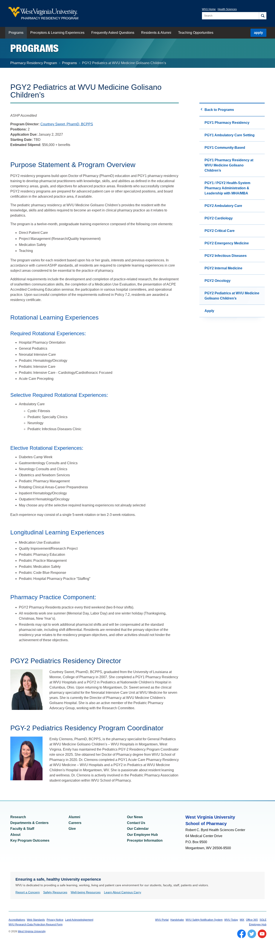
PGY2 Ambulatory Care (223, 206)
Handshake (177, 919)
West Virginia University (31, 931)
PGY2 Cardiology (219, 218)
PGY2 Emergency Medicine (227, 243)
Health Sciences (227, 9)
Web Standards (36, 919)
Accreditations (17, 919)
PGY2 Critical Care (220, 231)
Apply (209, 311)
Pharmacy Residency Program (33, 63)
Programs (16, 32)
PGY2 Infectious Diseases (226, 256)
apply (258, 32)
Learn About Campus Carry (122, 892)
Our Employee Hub (142, 834)
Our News (135, 817)
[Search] (262, 15)
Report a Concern (27, 892)
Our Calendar (138, 828)
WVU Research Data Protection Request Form (36, 924)
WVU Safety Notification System (204, 919)
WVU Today (231, 919)
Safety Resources (55, 892)
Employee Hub (257, 924)
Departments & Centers (29, 823)
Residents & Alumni (156, 32)
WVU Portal (162, 919)
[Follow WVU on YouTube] (262, 933)
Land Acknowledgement (79, 919)
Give (72, 828)
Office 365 (252, 919)
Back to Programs (219, 110)
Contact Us (136, 823)
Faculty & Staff (22, 828)
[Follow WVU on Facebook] (241, 933)
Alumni (74, 817)
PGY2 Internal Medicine (223, 268)
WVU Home (209, 9)
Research (18, 817)
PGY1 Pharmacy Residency (227, 122)
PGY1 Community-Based (225, 147)
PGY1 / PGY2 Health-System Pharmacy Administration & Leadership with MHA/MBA (227, 188)
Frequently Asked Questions (112, 32)
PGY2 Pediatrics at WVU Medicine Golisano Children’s (232, 295)
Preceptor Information (145, 840)
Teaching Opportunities (195, 32)
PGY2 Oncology (218, 280)
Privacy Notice (55, 919)
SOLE (263, 919)
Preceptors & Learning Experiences (57, 32)
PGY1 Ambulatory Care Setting (230, 135)
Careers (75, 823)
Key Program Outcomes (29, 840)
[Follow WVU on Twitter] (252, 933)
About (15, 834)
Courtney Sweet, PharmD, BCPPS (66, 124)
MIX (242, 919)
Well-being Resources (86, 892)
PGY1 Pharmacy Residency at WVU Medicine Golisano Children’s (229, 165)
